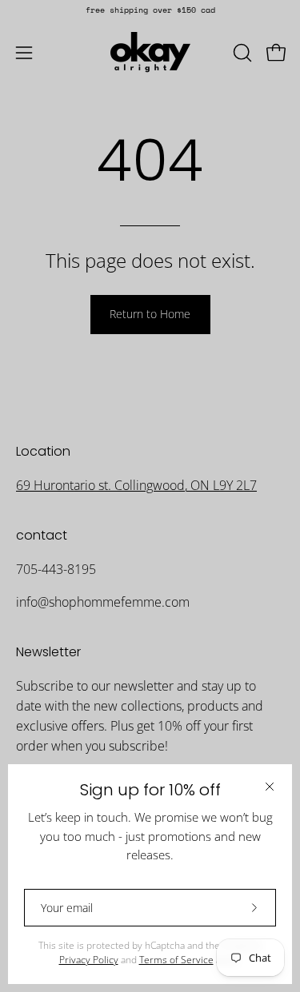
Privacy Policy (88, 959)
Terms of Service (176, 959)
